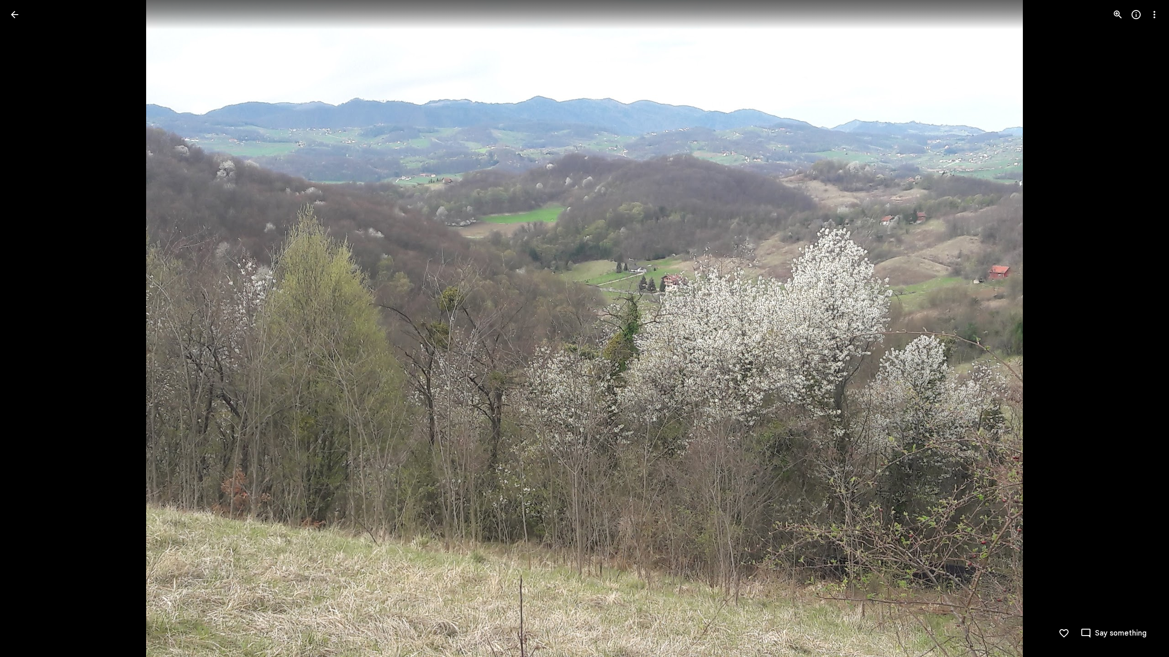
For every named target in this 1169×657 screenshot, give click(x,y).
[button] (25, 328)
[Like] (1063, 633)
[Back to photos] (15, 15)
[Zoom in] (1118, 14)
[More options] (1154, 14)
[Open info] (1136, 14)
